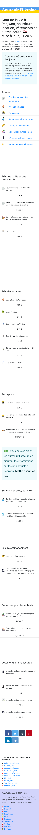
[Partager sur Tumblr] (22, 733)
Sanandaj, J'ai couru (12, 773)
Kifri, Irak (7, 778)
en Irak (17, 41)
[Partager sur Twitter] (15, 733)
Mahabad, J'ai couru (12, 776)
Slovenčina (8, 821)
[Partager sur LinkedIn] (8, 740)
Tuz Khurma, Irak (10, 783)
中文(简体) (8, 826)
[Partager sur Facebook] (8, 733)
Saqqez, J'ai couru (11, 768)
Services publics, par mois (21, 119)
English (7, 806)
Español (7, 816)
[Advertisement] (19, 163)
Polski (6, 811)
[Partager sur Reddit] (15, 740)
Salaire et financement (19, 125)
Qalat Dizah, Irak (10, 771)
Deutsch (7, 829)
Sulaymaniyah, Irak (11, 763)
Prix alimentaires (16, 107)
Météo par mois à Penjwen (21, 144)
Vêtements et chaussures (20, 138)
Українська (8, 814)
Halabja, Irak (9, 766)
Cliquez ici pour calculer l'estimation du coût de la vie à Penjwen (19, 75)
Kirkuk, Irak (8, 781)
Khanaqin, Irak (9, 786)
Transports (14, 113)
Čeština (7, 824)
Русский (7, 809)
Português (8, 819)
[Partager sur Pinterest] (29, 733)
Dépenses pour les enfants (21, 132)
